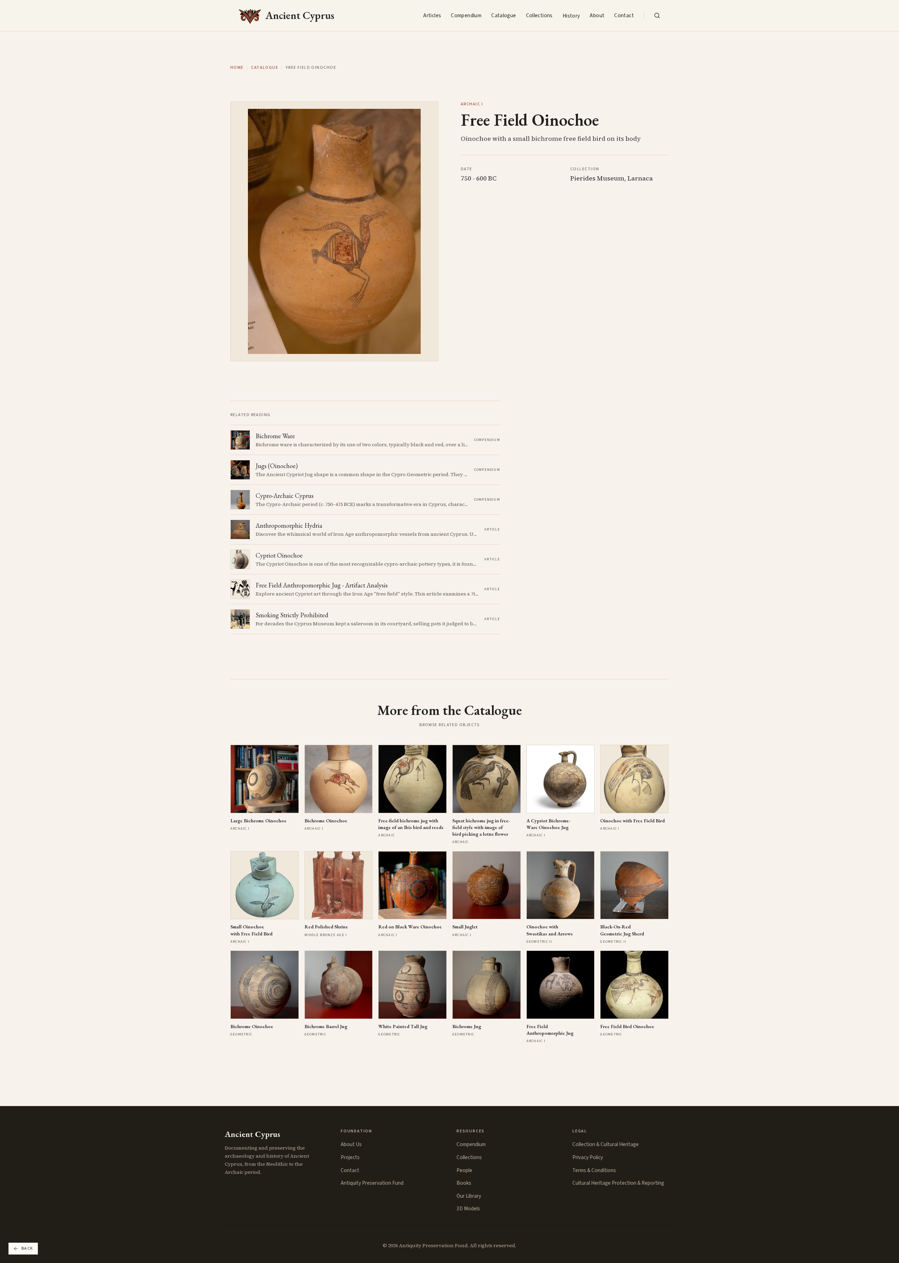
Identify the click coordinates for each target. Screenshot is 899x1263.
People (464, 1170)
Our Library (469, 1196)
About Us (351, 1144)
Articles (432, 15)
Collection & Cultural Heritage (605, 1144)
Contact (624, 15)
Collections (539, 15)
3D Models (468, 1208)
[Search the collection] (657, 15)
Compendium (466, 15)
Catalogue (503, 15)
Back (27, 1248)
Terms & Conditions (594, 1170)
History (571, 16)
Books (464, 1183)
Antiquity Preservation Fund (372, 1183)
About (597, 15)
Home (237, 68)
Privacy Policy (587, 1157)
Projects (350, 1157)
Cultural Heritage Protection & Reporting (618, 1183)
